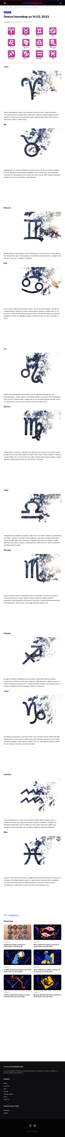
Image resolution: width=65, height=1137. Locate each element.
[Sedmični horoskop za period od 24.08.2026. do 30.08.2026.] (17, 932)
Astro (5, 1088)
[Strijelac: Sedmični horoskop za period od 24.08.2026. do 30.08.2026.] (17, 982)
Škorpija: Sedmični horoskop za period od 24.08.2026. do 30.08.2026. (47, 995)
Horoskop (7, 12)
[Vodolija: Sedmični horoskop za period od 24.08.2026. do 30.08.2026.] (17, 957)
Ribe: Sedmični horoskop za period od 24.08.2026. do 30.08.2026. (46, 945)
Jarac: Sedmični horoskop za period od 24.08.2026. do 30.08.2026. (47, 970)
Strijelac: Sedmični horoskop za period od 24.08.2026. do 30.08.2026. (17, 995)
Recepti (6, 1091)
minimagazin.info (13, 915)
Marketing (6, 1110)
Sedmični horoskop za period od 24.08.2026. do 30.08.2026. (14, 945)
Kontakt (6, 1113)
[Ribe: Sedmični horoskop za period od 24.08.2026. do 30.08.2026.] (47, 932)
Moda (5, 1083)
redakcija (7, 22)
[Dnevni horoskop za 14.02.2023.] (32, 44)
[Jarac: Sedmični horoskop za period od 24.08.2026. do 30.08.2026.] (47, 957)
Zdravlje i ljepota (8, 1094)
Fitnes (5, 1096)
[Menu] (5, 3)
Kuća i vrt (6, 1099)
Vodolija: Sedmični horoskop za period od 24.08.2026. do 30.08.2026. (17, 970)
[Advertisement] (32, 192)
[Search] (60, 3)
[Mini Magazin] (32, 3)
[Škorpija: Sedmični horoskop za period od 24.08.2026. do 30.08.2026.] (47, 982)
